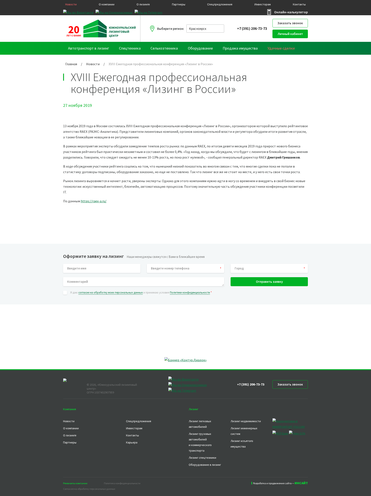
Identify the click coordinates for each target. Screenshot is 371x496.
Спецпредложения (219, 4)
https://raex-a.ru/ (93, 201)
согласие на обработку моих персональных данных (110, 292)
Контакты (299, 4)
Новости (71, 4)
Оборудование (200, 48)
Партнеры (178, 4)
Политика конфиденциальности (122, 483)
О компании (106, 4)
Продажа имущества (240, 48)
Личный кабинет (290, 34)
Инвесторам (262, 4)
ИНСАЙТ (301, 483)
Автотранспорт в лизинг (88, 48)
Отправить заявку (269, 282)
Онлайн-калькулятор (291, 12)
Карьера (131, 442)
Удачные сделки (281, 48)
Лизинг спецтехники (202, 458)
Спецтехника (130, 48)
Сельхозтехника (164, 48)
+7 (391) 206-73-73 (252, 28)
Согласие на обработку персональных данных (89, 488)
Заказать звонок (290, 23)
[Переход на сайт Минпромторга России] (290, 427)
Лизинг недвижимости (246, 421)
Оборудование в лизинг (205, 465)
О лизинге (143, 4)
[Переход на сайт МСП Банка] (280, 433)
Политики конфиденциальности (190, 292)
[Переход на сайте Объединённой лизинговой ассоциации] (297, 433)
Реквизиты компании (75, 483)
